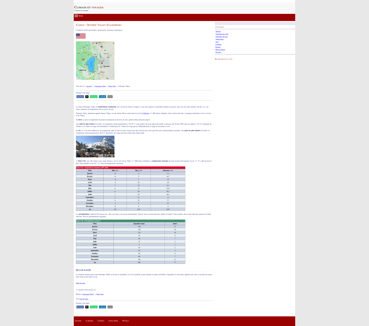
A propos (89, 320)
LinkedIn (102, 97)
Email (110, 97)
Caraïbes (218, 44)
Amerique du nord (221, 34)
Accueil (89, 86)
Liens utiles (113, 320)
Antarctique (219, 39)
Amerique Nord (100, 86)
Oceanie (218, 52)
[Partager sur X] (87, 96)
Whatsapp (94, 97)
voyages (88, 7)
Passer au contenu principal (83, 1)
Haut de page (80, 283)
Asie (217, 42)
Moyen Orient (220, 49)
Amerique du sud (221, 36)
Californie (145, 113)
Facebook (80, 97)
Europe (217, 47)
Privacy (125, 320)
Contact (101, 320)
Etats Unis (112, 86)
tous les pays (83, 299)
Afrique (218, 31)
